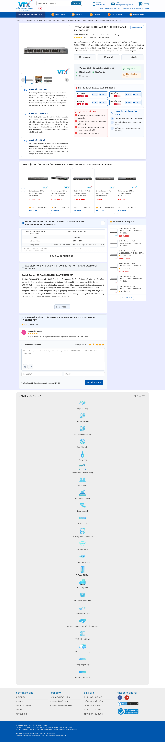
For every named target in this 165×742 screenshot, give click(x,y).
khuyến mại (116, 14)
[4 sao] (100, 345)
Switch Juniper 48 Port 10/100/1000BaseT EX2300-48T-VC (104, 193)
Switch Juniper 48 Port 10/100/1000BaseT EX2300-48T (37, 193)
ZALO (104, 94)
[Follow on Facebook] (120, 697)
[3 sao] (96, 345)
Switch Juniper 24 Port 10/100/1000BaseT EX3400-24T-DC (126, 193)
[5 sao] (103, 345)
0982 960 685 (100, 5)
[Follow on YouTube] (126, 697)
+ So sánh (33, 210)
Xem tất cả (126, 298)
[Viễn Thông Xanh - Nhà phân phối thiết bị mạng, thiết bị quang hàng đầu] (24, 5)
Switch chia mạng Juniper (71, 20)
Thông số (86, 57)
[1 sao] (90, 345)
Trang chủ (19, 20)
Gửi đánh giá (93, 382)
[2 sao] (93, 345)
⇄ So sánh (137, 27)
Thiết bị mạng (31, 20)
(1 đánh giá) (91, 37)
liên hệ (97, 14)
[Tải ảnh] (25, 366)
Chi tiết (110, 57)
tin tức (79, 14)
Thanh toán (138, 14)
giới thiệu (60, 14)
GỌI (96, 94)
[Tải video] (30, 366)
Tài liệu (134, 57)
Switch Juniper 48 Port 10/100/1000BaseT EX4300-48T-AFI (82, 193)
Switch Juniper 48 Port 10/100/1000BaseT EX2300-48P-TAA (59, 193)
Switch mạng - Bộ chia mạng (49, 20)
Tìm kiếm (76, 3)
